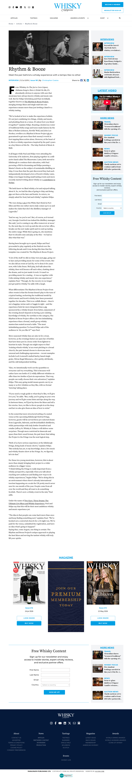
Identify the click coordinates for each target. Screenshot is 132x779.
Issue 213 (103, 608)
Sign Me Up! (107, 213)
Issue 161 (34, 80)
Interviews (41, 743)
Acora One (99, 771)
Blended (66, 740)
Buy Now (29, 623)
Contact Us (16, 738)
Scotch (66, 748)
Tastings (33, 18)
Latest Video (107, 90)
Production (41, 745)
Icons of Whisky (115, 743)
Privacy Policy (16, 745)
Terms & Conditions (16, 743)
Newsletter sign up (112, 10)
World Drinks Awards (115, 738)
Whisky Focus (111, 135)
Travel (107, 122)
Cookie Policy (16, 748)
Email (99, 204)
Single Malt (66, 743)
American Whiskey (90, 745)
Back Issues (91, 740)
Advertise (16, 740)
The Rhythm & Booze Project (36, 102)
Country (98, 208)
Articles (14, 18)
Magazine (54, 18)
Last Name (98, 200)
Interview (14, 80)
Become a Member (112, 4)
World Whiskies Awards (115, 740)
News (107, 149)
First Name (98, 195)
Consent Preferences (16, 750)
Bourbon (66, 745)
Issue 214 (29, 608)
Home (11, 24)
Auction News (111, 162)
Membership (90, 743)
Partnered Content (41, 740)
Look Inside (29, 618)
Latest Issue (91, 738)
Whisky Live (66, 760)
